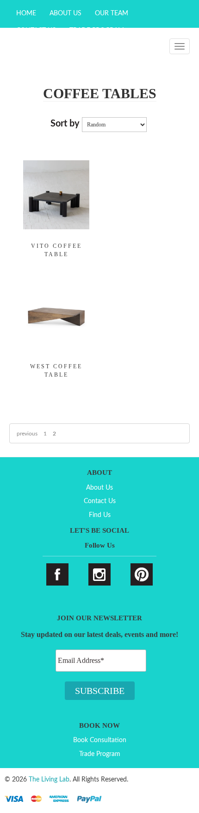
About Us (65, 13)
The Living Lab (49, 779)
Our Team (111, 13)
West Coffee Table (56, 370)
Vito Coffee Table (56, 250)
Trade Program (99, 754)
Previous (27, 433)
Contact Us (100, 501)
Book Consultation (99, 740)
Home (26, 13)
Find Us (100, 515)
